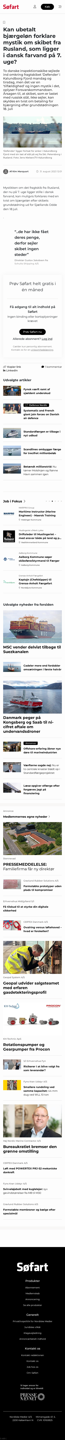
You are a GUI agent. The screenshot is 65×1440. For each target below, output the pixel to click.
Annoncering (32, 1299)
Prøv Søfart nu (32, 331)
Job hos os (32, 1367)
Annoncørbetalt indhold (32, 1338)
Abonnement (32, 1287)
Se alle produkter (32, 1305)
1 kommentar (53, 366)
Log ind (47, 339)
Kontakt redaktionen (32, 1355)
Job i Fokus (12, 501)
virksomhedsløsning (42, 349)
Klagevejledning (32, 1333)
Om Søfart (32, 1372)
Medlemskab (33, 1293)
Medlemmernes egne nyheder (25, 816)
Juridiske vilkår (32, 1327)
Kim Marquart (20, 171)
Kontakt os (32, 1361)
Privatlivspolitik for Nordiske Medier (32, 1321)
